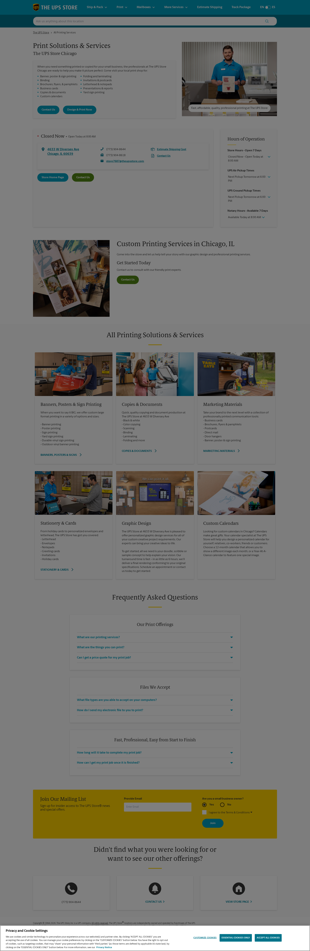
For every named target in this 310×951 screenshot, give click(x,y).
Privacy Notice (104, 947)
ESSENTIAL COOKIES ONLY (236, 938)
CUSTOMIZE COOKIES (205, 938)
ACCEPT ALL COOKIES (268, 938)
